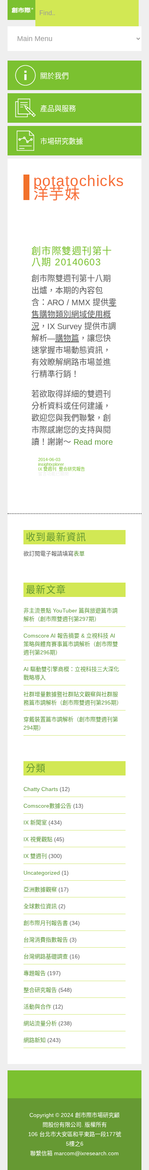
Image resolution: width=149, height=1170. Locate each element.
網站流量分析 (40, 1023)
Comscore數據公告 (47, 806)
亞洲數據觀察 (40, 889)
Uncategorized (41, 873)
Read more (93, 442)
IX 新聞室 (35, 822)
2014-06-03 (49, 459)
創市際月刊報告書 (45, 923)
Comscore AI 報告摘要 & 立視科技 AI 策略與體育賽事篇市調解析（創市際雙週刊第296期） (70, 644)
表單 (79, 553)
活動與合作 (37, 1006)
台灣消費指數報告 (45, 939)
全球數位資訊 (40, 906)
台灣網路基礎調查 (45, 956)
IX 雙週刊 (47, 469)
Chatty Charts (40, 789)
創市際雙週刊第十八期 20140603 (71, 256)
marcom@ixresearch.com (86, 1153)
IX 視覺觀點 (37, 839)
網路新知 (34, 1040)
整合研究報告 (72, 469)
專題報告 (34, 973)
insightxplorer (51, 464)
